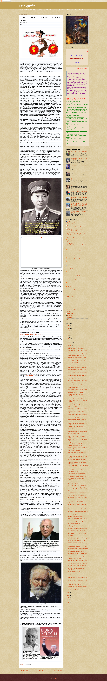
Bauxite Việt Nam (70, 239)
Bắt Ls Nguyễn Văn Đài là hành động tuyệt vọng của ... (77, 487)
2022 (68, 602)
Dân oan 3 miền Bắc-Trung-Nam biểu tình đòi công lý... (77, 360)
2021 (68, 600)
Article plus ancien (58, 670)
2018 (68, 595)
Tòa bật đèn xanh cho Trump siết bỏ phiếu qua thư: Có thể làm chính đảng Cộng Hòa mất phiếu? (76, 234)
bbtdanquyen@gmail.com (77, 58)
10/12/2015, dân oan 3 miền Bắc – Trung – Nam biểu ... (77, 380)
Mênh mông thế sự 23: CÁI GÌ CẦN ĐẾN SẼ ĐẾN (77, 533)
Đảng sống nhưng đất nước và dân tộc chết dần (76, 404)
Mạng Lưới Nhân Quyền (71, 307)
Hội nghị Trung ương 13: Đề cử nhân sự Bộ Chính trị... (77, 417)
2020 (68, 599)
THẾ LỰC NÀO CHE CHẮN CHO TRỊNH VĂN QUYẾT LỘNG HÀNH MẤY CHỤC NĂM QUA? (79, 165)
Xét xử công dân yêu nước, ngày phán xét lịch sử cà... (77, 561)
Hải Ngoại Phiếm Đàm (71, 292)
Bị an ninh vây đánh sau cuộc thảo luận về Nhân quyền (77, 353)
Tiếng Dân (69, 236)
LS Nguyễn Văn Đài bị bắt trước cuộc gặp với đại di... (77, 473)
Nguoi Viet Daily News (71, 232)
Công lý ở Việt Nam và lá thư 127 (74, 523)
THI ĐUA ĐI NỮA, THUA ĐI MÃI (73, 377)
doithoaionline (69, 253)
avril (69, 333)
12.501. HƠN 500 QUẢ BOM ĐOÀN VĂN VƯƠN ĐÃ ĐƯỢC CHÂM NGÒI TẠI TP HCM (75, 300)
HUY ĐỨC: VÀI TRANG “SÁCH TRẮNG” (75, 584)
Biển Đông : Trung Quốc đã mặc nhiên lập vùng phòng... (78, 447)
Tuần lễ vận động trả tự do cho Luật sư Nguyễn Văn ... (77, 485)
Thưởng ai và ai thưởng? (72, 406)
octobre (69, 343)
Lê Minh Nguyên (28, 375)
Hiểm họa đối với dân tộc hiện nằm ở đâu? (75, 567)
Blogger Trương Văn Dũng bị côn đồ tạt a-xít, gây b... (77, 514)
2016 (68, 592)
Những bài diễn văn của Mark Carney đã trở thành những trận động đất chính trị (75, 230)
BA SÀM (68, 299)
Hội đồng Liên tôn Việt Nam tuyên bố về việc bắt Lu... (77, 586)
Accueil (41, 670)
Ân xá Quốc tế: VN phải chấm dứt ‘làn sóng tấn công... (77, 389)
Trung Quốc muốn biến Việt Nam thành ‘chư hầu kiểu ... (78, 448)
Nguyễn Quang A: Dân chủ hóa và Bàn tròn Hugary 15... (78, 367)
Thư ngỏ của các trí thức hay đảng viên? (75, 513)
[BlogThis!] (26, 664)
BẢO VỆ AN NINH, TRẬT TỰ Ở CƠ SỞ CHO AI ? (75, 258)
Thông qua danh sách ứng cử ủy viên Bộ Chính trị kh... (77, 531)
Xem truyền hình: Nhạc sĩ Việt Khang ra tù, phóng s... (77, 442)
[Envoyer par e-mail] (25, 664)
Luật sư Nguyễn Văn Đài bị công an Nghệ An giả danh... (78, 350)
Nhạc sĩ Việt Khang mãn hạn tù (73, 433)
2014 (68, 325)
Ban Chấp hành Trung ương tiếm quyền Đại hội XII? (77, 476)
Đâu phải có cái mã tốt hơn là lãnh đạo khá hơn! (76, 542)
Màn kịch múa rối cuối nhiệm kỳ (73, 387)
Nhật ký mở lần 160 (71, 490)
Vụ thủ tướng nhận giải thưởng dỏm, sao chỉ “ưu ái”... (77, 429)
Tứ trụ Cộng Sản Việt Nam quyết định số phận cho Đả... (78, 537)
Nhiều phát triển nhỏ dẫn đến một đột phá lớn (76, 355)
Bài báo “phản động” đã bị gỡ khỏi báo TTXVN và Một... (78, 563)
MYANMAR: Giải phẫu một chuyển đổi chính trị (76, 364)
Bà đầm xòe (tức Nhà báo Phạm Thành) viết (31, 334)
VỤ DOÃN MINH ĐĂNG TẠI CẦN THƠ (74, 352)
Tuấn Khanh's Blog (70, 246)
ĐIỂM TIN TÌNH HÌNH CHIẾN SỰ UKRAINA (79, 191)
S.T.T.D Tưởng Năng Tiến (72, 309)
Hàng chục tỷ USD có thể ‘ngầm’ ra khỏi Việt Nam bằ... (77, 488)
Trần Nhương (69, 317)
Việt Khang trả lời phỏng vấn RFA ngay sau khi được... (77, 419)
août (69, 340)
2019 (68, 597)
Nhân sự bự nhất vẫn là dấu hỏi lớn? (74, 571)
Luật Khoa (69, 221)
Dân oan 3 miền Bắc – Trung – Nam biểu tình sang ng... (78, 469)
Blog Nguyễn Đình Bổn (71, 286)
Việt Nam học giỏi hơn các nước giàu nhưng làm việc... (78, 390)
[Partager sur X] (27, 664)
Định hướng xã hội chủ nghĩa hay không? (75, 445)
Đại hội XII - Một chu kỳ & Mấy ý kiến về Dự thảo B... (77, 518)
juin (68, 337)
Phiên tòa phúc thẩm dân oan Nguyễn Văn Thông (76, 468)
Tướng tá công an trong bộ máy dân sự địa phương (75, 226)
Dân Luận (69, 311)
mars (69, 331)
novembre (70, 345)
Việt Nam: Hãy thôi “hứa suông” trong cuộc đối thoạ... (77, 428)
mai (68, 335)
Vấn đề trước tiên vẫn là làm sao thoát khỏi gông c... (77, 565)
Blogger (55, 678)
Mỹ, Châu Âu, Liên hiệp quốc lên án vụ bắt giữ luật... (77, 504)
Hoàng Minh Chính (31, 665)
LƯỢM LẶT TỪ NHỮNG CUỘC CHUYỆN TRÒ (76, 348)
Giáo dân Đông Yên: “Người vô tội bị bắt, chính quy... (77, 403)
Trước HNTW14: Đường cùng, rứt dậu (74, 558)
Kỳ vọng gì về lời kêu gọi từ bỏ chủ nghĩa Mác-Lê (76, 443)
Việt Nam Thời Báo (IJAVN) (72, 289)
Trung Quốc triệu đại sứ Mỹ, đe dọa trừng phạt (76, 525)
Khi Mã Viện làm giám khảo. (73, 555)
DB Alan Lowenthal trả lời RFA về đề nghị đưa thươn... (77, 582)
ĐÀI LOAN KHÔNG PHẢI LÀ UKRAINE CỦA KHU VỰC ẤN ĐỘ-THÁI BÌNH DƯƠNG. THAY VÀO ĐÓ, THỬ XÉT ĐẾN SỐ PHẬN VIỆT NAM (79, 205)
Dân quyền (27, 5)
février (69, 330)
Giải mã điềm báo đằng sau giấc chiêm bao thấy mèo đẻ (76, 244)
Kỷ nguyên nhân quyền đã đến (73, 362)
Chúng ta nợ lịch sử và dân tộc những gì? (75, 409)
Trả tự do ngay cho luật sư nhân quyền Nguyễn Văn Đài (78, 511)
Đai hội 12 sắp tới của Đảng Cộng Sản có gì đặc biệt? (77, 546)
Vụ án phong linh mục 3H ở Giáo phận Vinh (74, 247)
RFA (67, 319)
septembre (70, 342)
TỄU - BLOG (69, 249)
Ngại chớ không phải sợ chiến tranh (77, 185)
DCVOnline (69, 228)
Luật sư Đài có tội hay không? (73, 471)
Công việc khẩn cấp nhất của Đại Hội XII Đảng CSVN (77, 553)
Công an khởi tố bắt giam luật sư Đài (74, 461)
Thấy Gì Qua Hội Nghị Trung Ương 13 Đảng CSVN (77, 530)
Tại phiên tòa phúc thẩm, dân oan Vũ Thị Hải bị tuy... (77, 375)
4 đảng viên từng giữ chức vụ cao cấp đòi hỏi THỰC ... (77, 414)
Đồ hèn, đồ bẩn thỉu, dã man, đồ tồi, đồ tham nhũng (77, 378)
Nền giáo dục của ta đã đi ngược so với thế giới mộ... (77, 521)
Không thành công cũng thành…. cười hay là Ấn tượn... (78, 556)
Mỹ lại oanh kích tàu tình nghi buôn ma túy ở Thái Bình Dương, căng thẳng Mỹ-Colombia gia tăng (76, 255)
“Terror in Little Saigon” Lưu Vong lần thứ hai (75, 392)
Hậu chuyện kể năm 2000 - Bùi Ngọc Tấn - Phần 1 (77, 357)
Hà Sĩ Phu (26, 665)
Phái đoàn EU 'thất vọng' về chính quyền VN (75, 474)
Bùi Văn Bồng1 (70, 282)
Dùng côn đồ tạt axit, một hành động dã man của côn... (77, 528)
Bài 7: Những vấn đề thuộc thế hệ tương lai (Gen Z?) (76, 237)
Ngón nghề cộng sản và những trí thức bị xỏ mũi (76, 540)
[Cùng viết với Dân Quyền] (77, 54)
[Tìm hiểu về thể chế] (77, 70)
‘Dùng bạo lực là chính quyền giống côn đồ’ (75, 426)
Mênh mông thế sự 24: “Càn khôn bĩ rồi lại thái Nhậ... (77, 560)
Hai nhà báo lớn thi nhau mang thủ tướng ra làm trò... (77, 408)
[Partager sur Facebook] (29, 664)
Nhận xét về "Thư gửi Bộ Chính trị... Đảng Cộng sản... (77, 459)
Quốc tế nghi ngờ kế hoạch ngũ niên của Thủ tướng (77, 398)
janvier (69, 328)
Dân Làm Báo (69, 315)
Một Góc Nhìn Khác (70, 243)
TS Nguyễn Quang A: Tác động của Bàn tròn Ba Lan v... (78, 365)
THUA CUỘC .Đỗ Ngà (70, 268)
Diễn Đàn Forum (70, 313)
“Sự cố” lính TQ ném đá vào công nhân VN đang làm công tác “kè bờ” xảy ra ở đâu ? (75, 262)
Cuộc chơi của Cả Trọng (72, 573)
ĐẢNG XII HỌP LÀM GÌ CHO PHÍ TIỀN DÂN (76, 551)
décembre (70, 347)
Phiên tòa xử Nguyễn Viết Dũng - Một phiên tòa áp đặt (77, 431)
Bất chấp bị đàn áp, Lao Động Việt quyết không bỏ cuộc (78, 548)
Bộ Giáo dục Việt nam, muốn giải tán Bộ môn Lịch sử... (78, 495)
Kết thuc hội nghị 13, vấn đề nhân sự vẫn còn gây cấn (77, 538)
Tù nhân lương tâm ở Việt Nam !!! (74, 450)
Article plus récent (23, 670)
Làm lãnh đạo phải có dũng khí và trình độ (75, 516)
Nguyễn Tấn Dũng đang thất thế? (73, 526)
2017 (68, 594)
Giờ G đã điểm (70, 535)
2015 (68, 327)
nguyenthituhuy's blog (71, 296)
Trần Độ (36, 665)
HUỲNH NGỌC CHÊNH (71, 257)
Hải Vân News (69, 303)
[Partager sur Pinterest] (30, 664)
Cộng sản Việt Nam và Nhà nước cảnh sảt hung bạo (77, 492)
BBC (68, 225)
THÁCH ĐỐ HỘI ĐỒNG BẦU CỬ (73, 483)
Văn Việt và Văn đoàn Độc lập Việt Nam (75, 519)
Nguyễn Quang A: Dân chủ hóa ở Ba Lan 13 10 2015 (77, 369)
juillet (69, 338)
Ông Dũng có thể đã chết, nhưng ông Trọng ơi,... (76, 589)
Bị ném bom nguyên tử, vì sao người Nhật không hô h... (78, 493)
